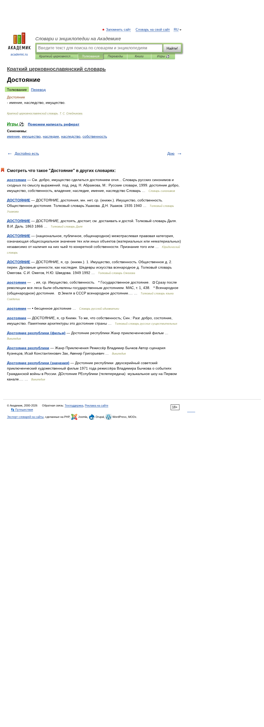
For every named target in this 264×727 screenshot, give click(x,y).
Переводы (115, 56)
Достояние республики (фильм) (36, 333)
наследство (70, 136)
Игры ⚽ (163, 56)
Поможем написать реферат (53, 124)
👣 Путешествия (22, 409)
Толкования (90, 56)
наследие (51, 136)
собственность (94, 136)
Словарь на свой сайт (153, 30)
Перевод (38, 90)
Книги (139, 56)
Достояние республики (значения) (38, 363)
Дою (171, 153)
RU (176, 30)
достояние (16, 180)
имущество (31, 136)
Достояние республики (28, 348)
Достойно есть (27, 153)
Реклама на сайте (96, 405)
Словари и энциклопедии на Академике (78, 38)
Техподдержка (74, 405)
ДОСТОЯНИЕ (18, 200)
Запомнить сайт (118, 30)
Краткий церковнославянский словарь (56, 56)
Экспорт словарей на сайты (25, 416)
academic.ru (19, 54)
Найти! (172, 48)
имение (13, 136)
